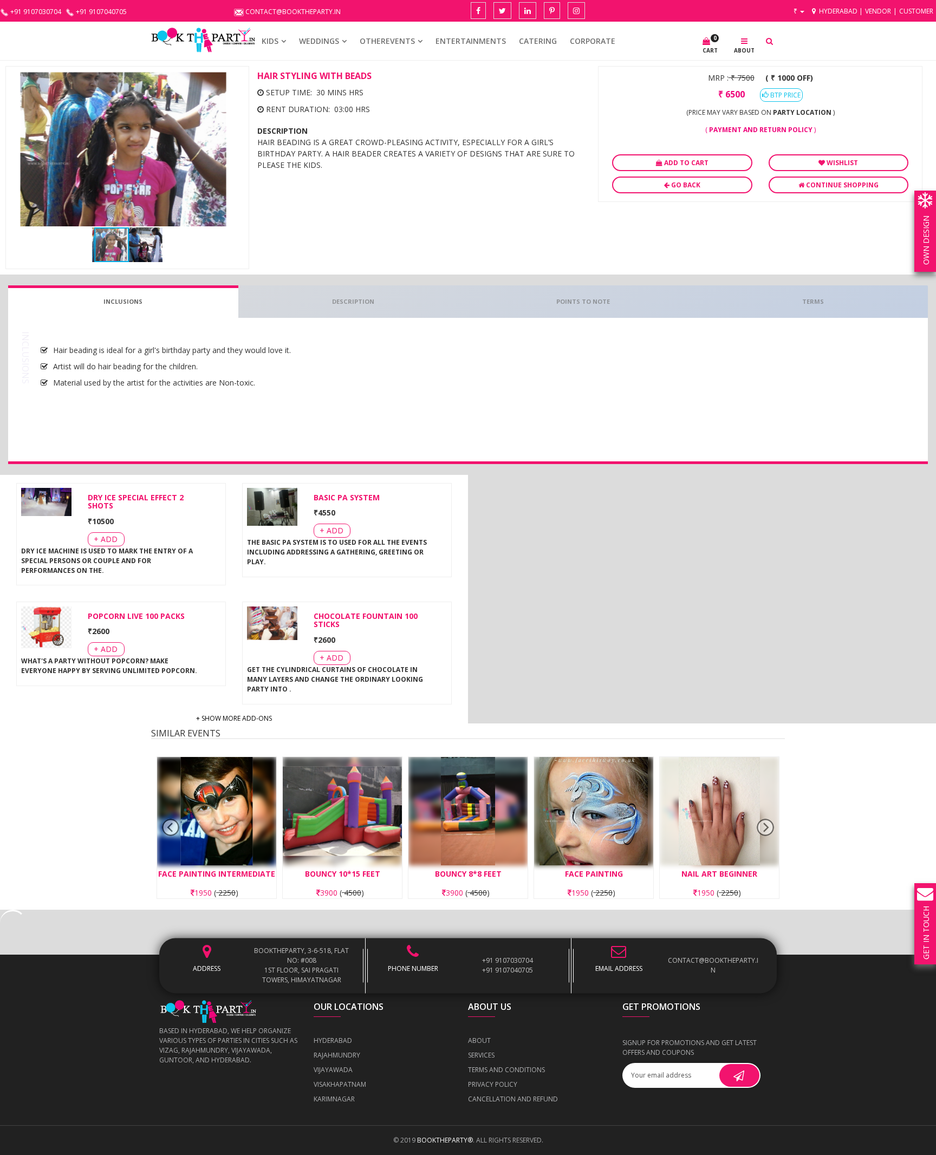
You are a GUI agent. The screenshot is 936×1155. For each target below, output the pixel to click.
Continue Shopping (841, 185)
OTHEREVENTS (387, 41)
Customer (916, 11)
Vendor (878, 11)
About (479, 1040)
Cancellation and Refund (513, 1099)
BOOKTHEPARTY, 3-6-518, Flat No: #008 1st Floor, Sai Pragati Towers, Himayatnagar (301, 965)
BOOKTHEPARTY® (445, 1140)
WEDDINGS (319, 41)
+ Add (106, 539)
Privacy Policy (492, 1084)
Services (481, 1055)
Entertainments (470, 41)
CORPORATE (592, 41)
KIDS (270, 41)
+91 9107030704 (507, 960)
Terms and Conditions (506, 1069)
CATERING (538, 41)
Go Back (685, 185)
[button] (233, 81)
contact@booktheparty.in (713, 965)
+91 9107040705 (507, 970)
